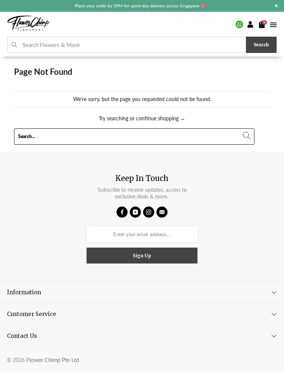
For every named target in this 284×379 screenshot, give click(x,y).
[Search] (14, 45)
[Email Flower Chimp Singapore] (162, 212)
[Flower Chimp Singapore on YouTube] (135, 212)
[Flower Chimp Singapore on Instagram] (148, 212)
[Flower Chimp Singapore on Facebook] (122, 212)
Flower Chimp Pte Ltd (52, 359)
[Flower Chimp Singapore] (28, 24)
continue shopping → (160, 118)
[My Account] (251, 24)
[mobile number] (239, 24)
